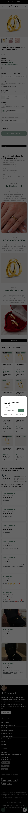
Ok (21, 410)
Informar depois (20, 414)
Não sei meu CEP (8, 414)
